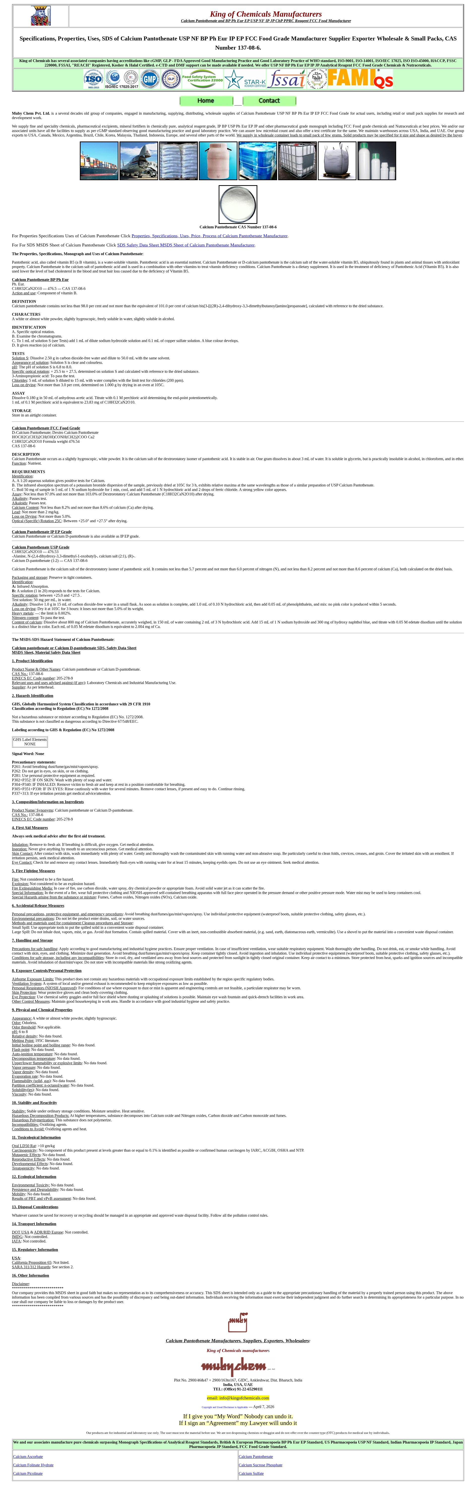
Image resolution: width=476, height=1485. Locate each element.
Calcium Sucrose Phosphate (260, 1465)
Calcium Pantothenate (256, 1456)
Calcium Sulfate (251, 1473)
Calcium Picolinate (28, 1473)
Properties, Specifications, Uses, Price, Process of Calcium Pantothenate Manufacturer (210, 235)
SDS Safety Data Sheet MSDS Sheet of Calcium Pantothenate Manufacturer (186, 244)
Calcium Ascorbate (28, 1456)
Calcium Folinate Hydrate (33, 1465)
